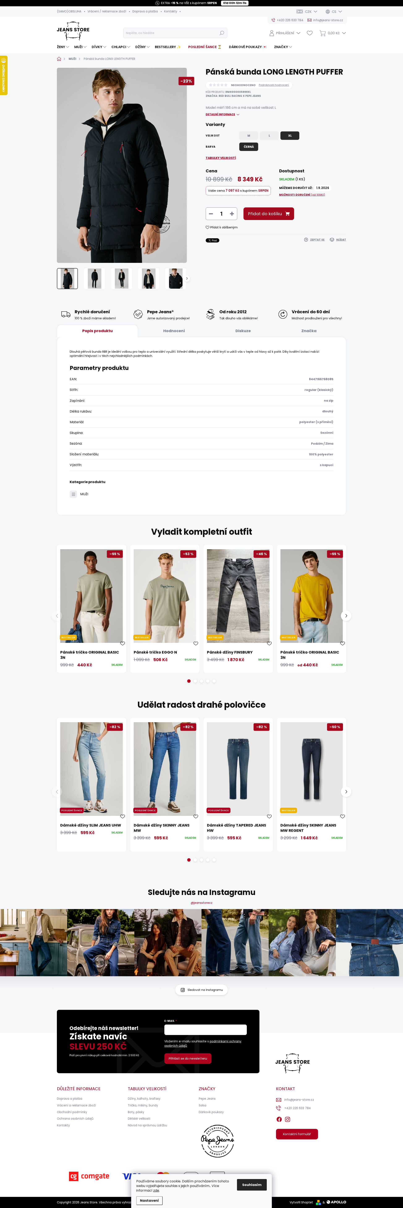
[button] (189, 681)
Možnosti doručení (302, 195)
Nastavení (149, 1200)
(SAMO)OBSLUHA (69, 11)
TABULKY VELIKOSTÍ (221, 158)
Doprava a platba (145, 11)
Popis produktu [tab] (97, 330)
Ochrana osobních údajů (75, 1118)
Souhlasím (252, 1184)
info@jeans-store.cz (299, 1100)
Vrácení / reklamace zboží (107, 11)
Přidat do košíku (265, 214)
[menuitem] (63, 47)
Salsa (202, 1105)
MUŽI (84, 494)
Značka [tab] (309, 330)
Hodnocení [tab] (174, 330)
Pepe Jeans (207, 1099)
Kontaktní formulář (297, 1134)
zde (156, 1190)
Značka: (233, 96)
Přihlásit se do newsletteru (188, 1058)
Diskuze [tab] (243, 330)
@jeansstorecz (201, 903)
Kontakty (170, 11)
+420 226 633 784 (297, 1108)
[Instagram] (287, 1119)
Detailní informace (220, 114)
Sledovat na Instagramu (205, 990)
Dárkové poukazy (211, 1112)
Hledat (221, 33)
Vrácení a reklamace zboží (76, 1105)
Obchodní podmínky (72, 1112)
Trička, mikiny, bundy (143, 1105)
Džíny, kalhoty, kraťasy (144, 1099)
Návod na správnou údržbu (147, 1125)
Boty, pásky (136, 1112)
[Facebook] (279, 1119)
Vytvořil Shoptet (301, 1202)
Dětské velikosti (139, 1118)
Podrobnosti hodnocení (274, 85)
